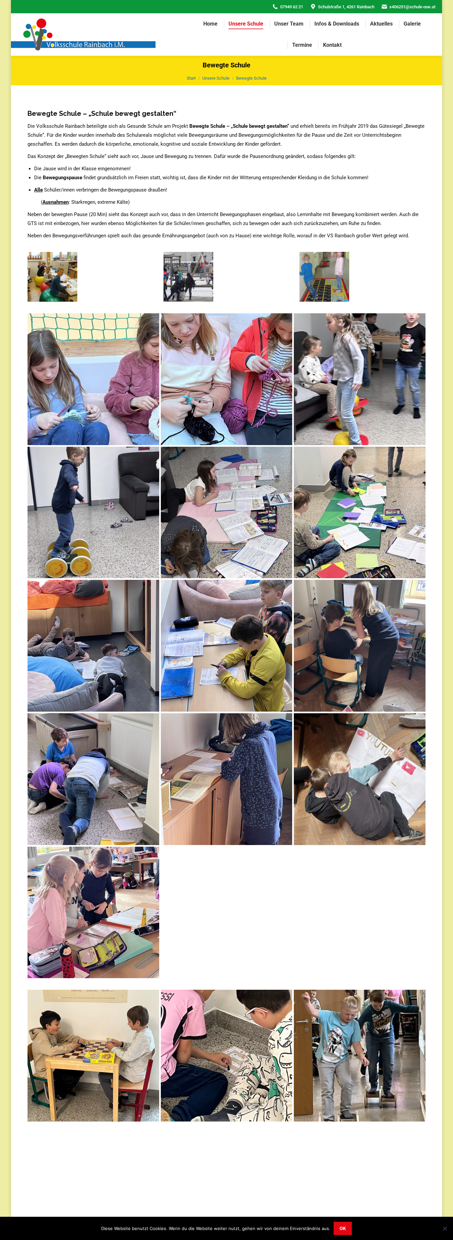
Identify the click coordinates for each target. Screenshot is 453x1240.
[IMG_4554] (359, 779)
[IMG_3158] (359, 1056)
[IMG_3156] (93, 1056)
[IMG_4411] (93, 513)
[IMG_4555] (93, 912)
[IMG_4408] (93, 379)
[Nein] (444, 1228)
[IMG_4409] (226, 379)
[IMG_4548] (93, 779)
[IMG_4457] (226, 646)
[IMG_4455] (359, 513)
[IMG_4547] (359, 646)
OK (343, 1228)
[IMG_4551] (226, 779)
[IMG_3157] (226, 1056)
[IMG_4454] (226, 513)
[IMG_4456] (93, 646)
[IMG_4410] (359, 379)
